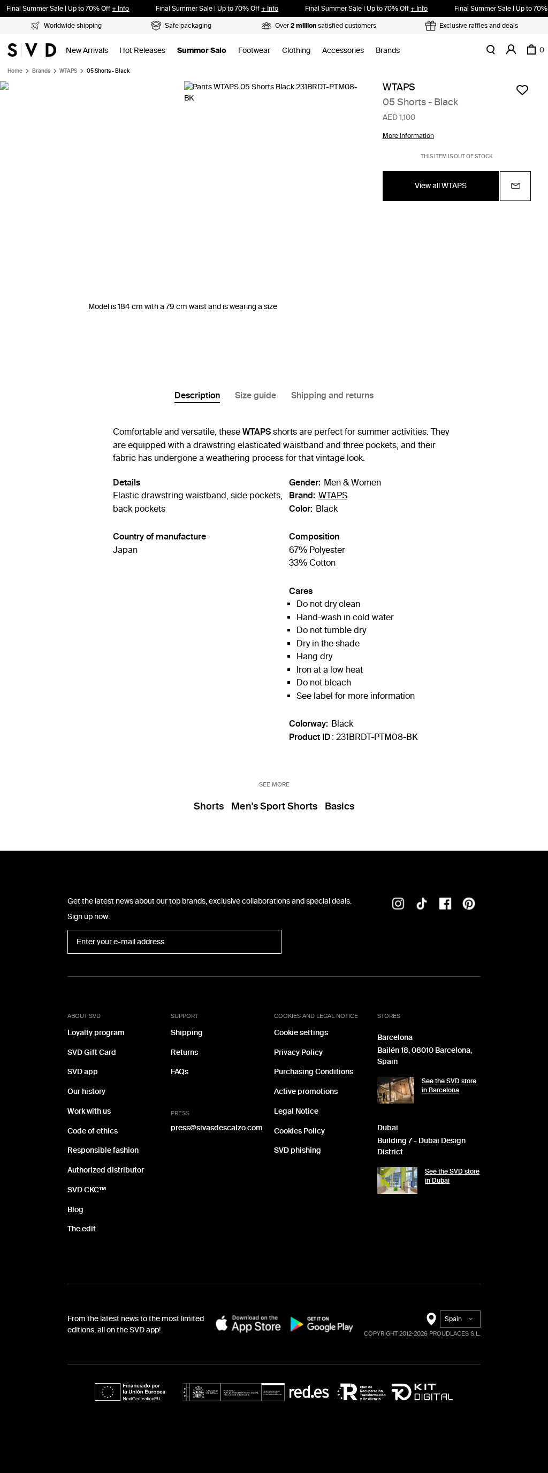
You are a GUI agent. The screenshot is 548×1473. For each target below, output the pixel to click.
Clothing (296, 50)
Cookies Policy (299, 1131)
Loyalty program (96, 1032)
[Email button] (515, 186)
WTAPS (68, 71)
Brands (388, 50)
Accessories (343, 50)
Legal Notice (296, 1111)
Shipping (187, 1032)
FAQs (179, 1071)
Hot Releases (142, 50)
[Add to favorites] (522, 89)
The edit (81, 1228)
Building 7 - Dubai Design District (421, 1146)
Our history (86, 1091)
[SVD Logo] (31, 49)
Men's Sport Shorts (274, 806)
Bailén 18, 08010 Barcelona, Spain (424, 1056)
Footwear (254, 50)
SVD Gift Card (91, 1052)
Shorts (209, 806)
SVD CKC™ (86, 1189)
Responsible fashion (103, 1150)
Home (14, 71)
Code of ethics (92, 1131)
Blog (75, 1209)
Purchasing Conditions (313, 1071)
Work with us (89, 1111)
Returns (184, 1052)
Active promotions (306, 1091)
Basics (339, 806)
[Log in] (511, 50)
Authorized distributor (105, 1170)
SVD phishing (297, 1150)
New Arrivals (87, 50)
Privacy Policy (298, 1052)
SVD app (82, 1071)
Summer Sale (201, 50)
